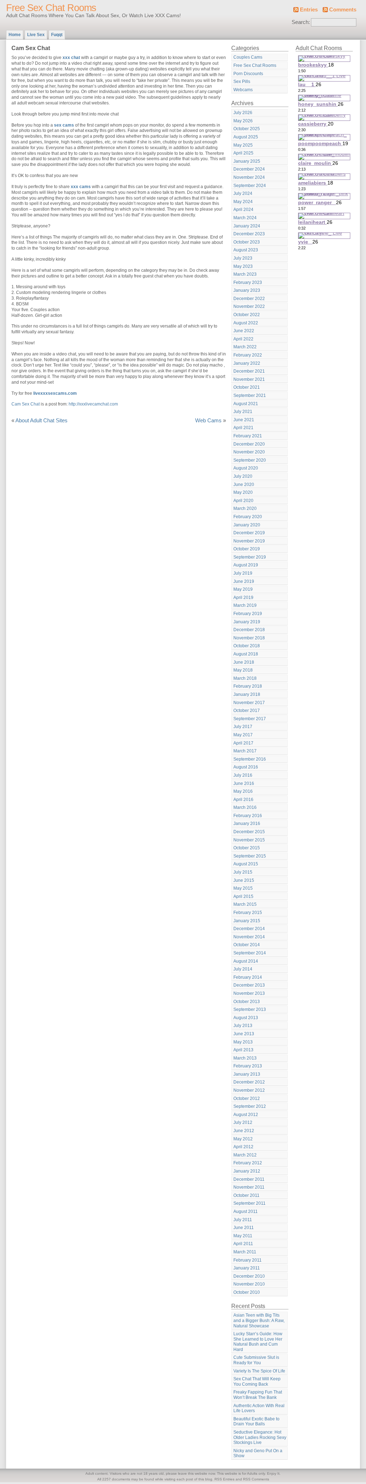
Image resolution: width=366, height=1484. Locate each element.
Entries (309, 10)
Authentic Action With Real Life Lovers (259, 1408)
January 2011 (246, 1268)
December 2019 (249, 532)
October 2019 (246, 548)
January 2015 (246, 920)
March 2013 (245, 1058)
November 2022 (249, 306)
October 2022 (246, 314)
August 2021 (245, 403)
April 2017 (243, 743)
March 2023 (245, 274)
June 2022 (243, 330)
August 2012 (245, 1114)
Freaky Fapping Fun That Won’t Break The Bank (257, 1395)
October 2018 (246, 645)
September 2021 (249, 395)
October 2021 (246, 387)
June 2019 (243, 581)
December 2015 (249, 831)
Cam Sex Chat (25, 404)
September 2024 (249, 185)
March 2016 (245, 807)
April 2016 (243, 799)
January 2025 (246, 161)
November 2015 (249, 839)
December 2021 (249, 371)
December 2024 (249, 169)
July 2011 (242, 1219)
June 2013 (243, 1033)
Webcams (243, 89)
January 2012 (246, 1171)
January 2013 (246, 1074)
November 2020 (249, 451)
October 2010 (246, 1292)
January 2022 (246, 363)
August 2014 (245, 961)
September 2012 (249, 1106)
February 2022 (247, 355)
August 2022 (245, 322)
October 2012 (246, 1098)
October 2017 (246, 710)
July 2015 (242, 872)
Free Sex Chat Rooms (51, 8)
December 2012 (249, 1082)
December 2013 (249, 985)
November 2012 (249, 1090)
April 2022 (243, 338)
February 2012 (247, 1162)
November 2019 (249, 541)
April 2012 (243, 1146)
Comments (342, 10)
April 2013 (243, 1049)
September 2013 (249, 1009)
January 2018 (246, 694)
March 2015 (245, 904)
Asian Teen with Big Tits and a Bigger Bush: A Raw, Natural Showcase (259, 1320)
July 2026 (242, 112)
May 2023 (243, 266)
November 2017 (249, 702)
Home (15, 34)
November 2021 (249, 379)
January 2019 (246, 621)
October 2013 (246, 1001)
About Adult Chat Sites (41, 420)
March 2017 (245, 750)
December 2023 (249, 233)
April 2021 (243, 427)
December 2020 (249, 444)
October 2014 (246, 944)
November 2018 (249, 637)
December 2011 (248, 1179)
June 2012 (243, 1130)
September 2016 (249, 759)
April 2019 (243, 597)
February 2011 (247, 1260)
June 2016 (243, 783)
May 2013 (243, 1042)
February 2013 (247, 1065)
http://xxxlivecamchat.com (93, 404)
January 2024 (246, 226)
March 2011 (244, 1251)
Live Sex (36, 34)
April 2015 (243, 896)
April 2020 (243, 500)
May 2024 (243, 201)
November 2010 (249, 1284)
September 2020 (249, 460)
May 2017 (243, 734)
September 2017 (249, 718)
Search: (301, 22)
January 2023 (246, 290)
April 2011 (243, 1243)
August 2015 (245, 863)
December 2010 (249, 1276)
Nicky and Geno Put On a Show (257, 1453)
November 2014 (249, 936)
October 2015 (246, 847)
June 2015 (243, 880)
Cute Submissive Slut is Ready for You (256, 1360)
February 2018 (247, 686)
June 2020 (243, 484)
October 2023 (246, 242)
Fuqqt (57, 34)
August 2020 (245, 468)
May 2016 (243, 791)
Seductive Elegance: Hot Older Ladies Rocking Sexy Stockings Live (259, 1437)
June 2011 (243, 1227)
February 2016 (247, 815)
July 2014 (242, 969)
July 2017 (242, 726)
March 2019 (245, 605)
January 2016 (246, 823)
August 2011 (245, 1211)
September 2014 (249, 952)
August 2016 (245, 767)
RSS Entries (224, 1479)
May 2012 (243, 1138)
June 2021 (243, 419)
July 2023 (242, 258)
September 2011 (249, 1203)
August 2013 (245, 1017)
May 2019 (243, 589)
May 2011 (242, 1235)
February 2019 (247, 613)
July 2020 (242, 476)
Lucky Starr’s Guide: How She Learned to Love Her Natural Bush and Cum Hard (257, 1341)
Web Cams (208, 420)
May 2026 (243, 120)
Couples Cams (247, 57)
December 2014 (249, 928)
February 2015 (247, 912)
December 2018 (249, 629)
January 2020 (246, 524)
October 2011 (246, 1195)
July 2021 (242, 411)
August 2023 (245, 249)
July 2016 (242, 775)
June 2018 (243, 662)
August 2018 (245, 654)
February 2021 (247, 435)
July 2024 (242, 193)
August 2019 (245, 564)
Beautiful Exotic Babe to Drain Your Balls (256, 1421)
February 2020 (247, 516)
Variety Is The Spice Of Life (259, 1371)
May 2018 (243, 670)
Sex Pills (241, 81)
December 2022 (249, 298)
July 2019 (242, 573)
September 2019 (249, 557)
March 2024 (245, 217)
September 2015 (249, 856)
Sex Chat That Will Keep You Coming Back (257, 1381)
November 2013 (249, 993)
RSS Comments (256, 1479)
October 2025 (246, 128)
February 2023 (247, 282)
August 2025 (245, 136)
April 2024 (243, 209)
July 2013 (242, 1025)
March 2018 (245, 678)
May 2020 (243, 492)
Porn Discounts (248, 73)
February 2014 (247, 977)
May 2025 (243, 145)
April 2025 (243, 153)
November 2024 (249, 177)
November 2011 (248, 1187)
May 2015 (243, 888)
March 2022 (245, 346)
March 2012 (245, 1155)
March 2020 (245, 508)
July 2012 (242, 1122)
